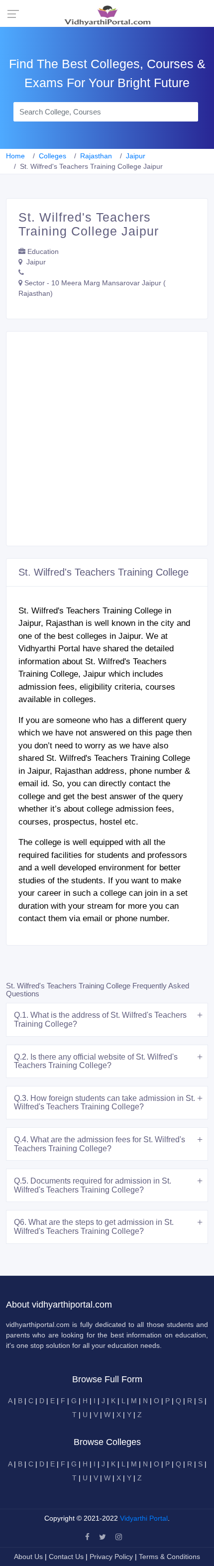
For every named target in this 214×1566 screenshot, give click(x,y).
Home (15, 156)
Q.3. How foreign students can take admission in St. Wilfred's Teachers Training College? (104, 1102)
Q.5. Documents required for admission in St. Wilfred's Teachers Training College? (92, 1185)
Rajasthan (96, 156)
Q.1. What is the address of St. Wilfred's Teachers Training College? (100, 1019)
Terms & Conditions (169, 1557)
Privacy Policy (112, 1557)
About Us (29, 1557)
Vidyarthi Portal (144, 1518)
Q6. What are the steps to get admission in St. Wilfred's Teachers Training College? (94, 1226)
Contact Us (66, 1557)
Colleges (52, 156)
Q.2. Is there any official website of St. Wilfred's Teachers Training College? (96, 1061)
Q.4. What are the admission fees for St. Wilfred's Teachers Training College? (99, 1144)
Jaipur (135, 156)
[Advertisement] (107, 439)
